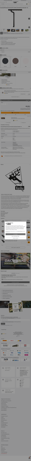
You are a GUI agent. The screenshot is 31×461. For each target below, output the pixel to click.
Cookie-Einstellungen (20, 231)
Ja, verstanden (15, 234)
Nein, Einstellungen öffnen (15, 236)
